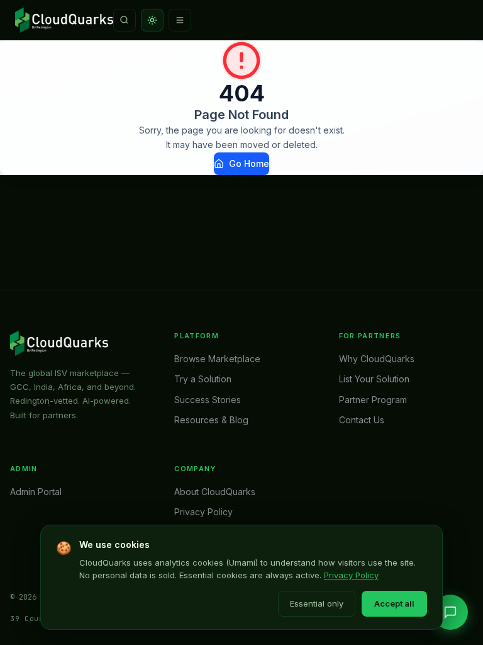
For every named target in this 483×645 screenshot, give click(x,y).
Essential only (316, 603)
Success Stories (207, 399)
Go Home (249, 163)
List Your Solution (374, 379)
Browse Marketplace (217, 358)
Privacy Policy (351, 575)
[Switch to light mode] (152, 20)
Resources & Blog (211, 419)
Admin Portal (36, 491)
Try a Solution (202, 379)
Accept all (394, 603)
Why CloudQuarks (376, 358)
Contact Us (361, 419)
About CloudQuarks (214, 491)
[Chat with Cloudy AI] (450, 612)
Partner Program (373, 399)
